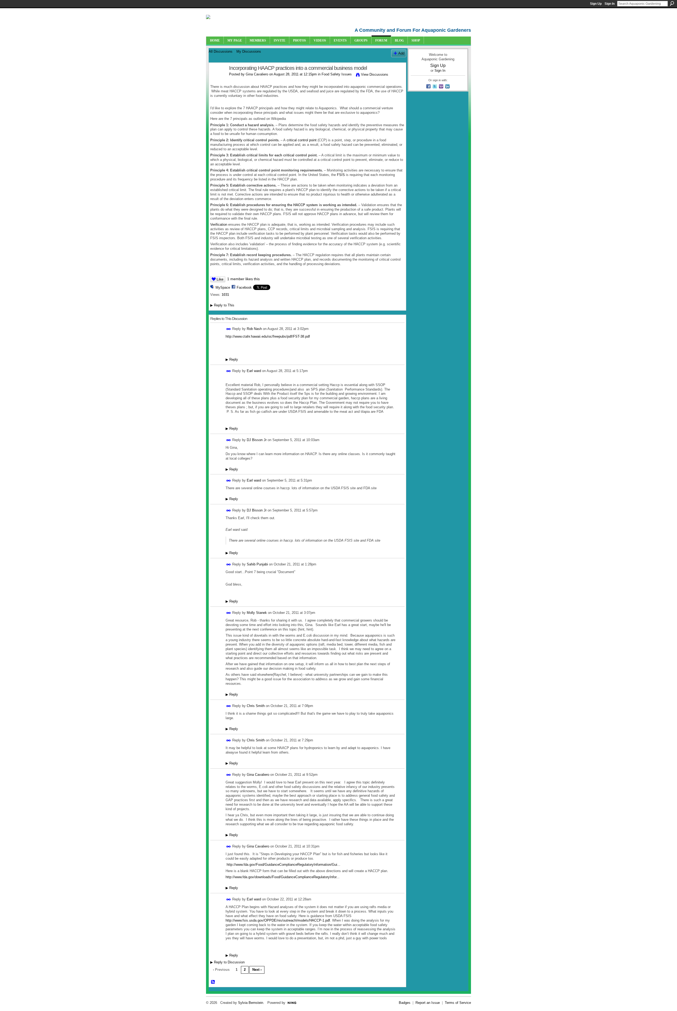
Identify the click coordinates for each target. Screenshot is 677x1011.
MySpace (223, 287)
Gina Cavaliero (257, 74)
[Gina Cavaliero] (217, 79)
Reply (232, 359)
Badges (404, 1003)
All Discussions (220, 51)
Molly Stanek (257, 613)
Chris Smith (256, 706)
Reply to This (222, 305)
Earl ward (254, 371)
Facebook (244, 287)
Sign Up (596, 4)
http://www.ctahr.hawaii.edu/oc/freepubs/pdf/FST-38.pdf (268, 336)
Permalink (228, 329)
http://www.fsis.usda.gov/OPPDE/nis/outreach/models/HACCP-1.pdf (278, 920)
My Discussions (248, 51)
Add (401, 53)
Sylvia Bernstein (250, 1003)
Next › (257, 970)
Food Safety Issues (337, 74)
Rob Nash (254, 329)
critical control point (302, 140)
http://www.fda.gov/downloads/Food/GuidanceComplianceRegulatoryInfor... (283, 877)
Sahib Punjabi (257, 564)
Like (220, 279)
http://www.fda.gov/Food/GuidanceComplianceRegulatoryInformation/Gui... (283, 865)
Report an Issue (427, 1003)
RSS (213, 982)
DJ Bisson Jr (257, 440)
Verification (218, 224)
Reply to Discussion (227, 962)
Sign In (610, 4)
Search (672, 3)
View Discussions (374, 74)
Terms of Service (458, 1003)
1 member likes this (243, 279)
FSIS (341, 175)
